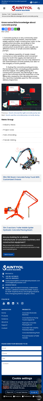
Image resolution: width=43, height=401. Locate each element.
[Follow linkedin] (13, 303)
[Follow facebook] (8, 303)
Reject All (10, 392)
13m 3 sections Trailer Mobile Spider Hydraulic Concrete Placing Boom (18, 228)
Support (4, 325)
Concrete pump (10, 38)
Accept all (34, 392)
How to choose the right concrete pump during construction (25, 113)
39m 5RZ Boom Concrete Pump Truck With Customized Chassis (21, 178)
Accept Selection (21, 392)
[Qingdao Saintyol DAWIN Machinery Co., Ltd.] (21, 8)
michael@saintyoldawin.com (15, 283)
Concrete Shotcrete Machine (29, 314)
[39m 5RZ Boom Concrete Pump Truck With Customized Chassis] (21, 159)
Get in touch (8, 254)
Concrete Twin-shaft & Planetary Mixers (30, 329)
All (9, 14)
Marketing (37, 396)
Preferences (28, 396)
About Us (5, 322)
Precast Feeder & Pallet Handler (30, 337)
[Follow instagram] (22, 303)
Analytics (18, 396)
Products (5, 316)
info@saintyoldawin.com (31, 281)
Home (4, 14)
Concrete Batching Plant (31, 333)
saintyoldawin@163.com (13, 281)
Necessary (8, 396)
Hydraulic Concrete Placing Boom (29, 324)
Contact (4, 328)
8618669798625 (10, 285)
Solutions (5, 319)
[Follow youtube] (4, 303)
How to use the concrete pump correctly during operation (23, 115)
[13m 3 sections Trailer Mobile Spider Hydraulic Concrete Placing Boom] (21, 205)
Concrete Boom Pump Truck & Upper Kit (30, 319)
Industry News (17, 14)
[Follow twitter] (18, 303)
